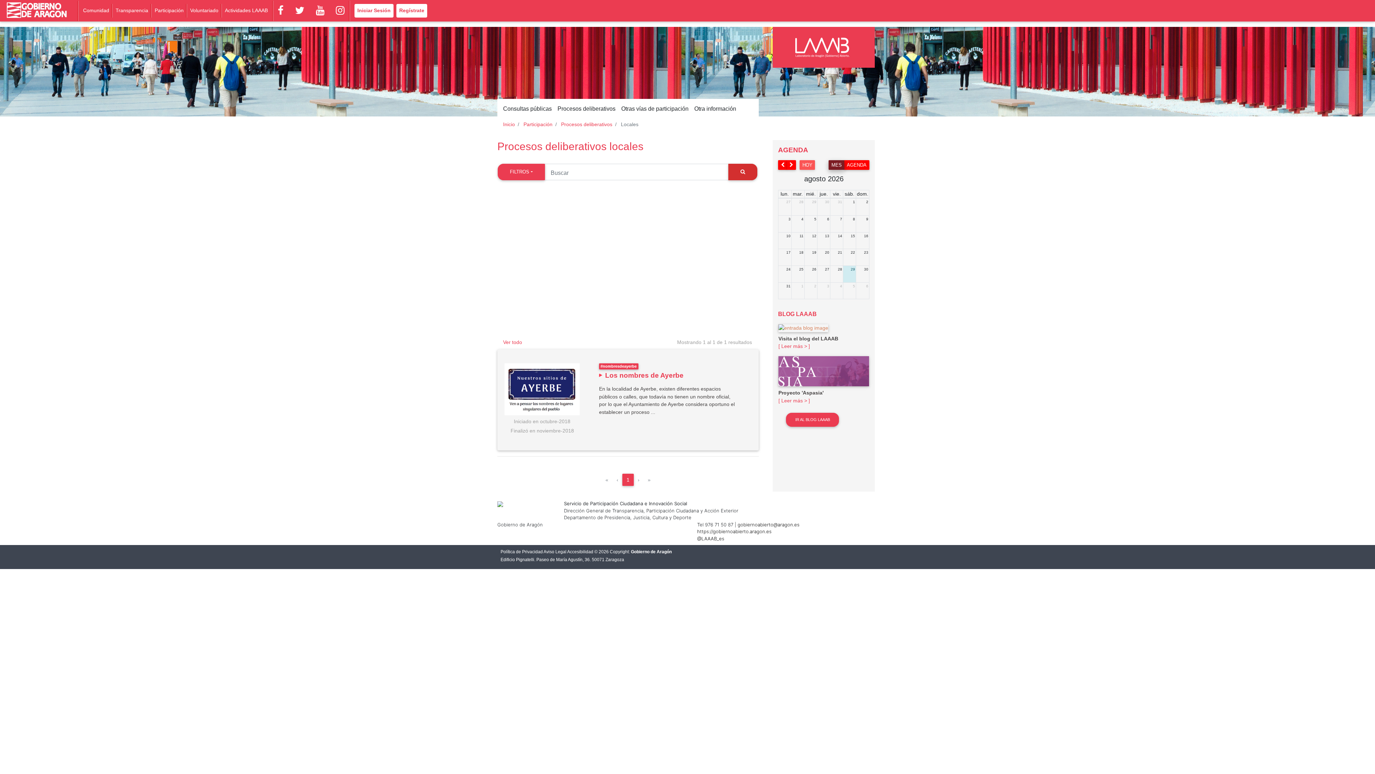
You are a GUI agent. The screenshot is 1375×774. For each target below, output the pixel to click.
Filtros (519, 172)
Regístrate (411, 10)
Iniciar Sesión (374, 10)
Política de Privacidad (522, 552)
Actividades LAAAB (246, 10)
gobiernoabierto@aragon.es (769, 524)
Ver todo (512, 342)
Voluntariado (204, 10)
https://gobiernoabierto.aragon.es (734, 531)
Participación (169, 10)
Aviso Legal (555, 552)
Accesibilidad (580, 552)
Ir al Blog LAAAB (812, 419)
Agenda (857, 165)
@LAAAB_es (710, 538)
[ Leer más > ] (794, 346)
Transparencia (132, 10)
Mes (836, 165)
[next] (791, 165)
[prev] (782, 165)
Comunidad (96, 10)
